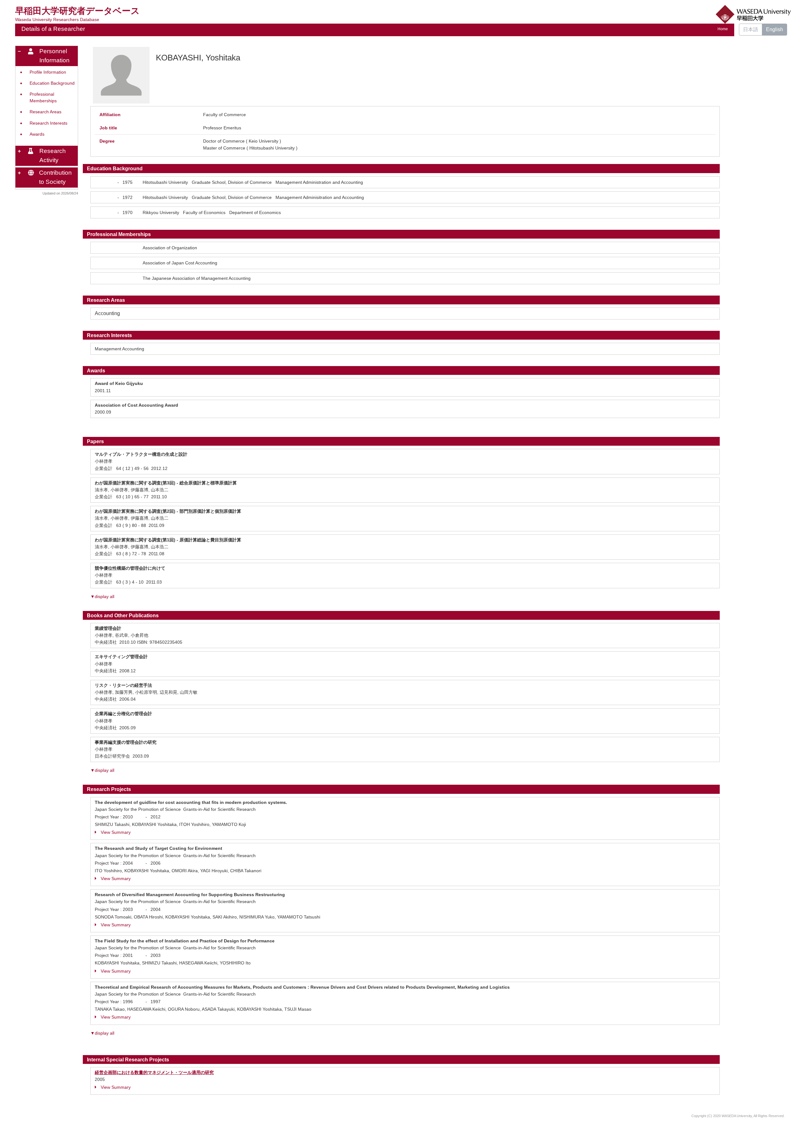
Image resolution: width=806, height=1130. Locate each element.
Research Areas (45, 112)
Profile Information (48, 72)
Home (723, 29)
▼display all (102, 596)
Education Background (52, 83)
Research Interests (48, 123)
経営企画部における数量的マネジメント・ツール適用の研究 (154, 1072)
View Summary (116, 832)
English (774, 29)
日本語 (750, 29)
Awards (37, 134)
